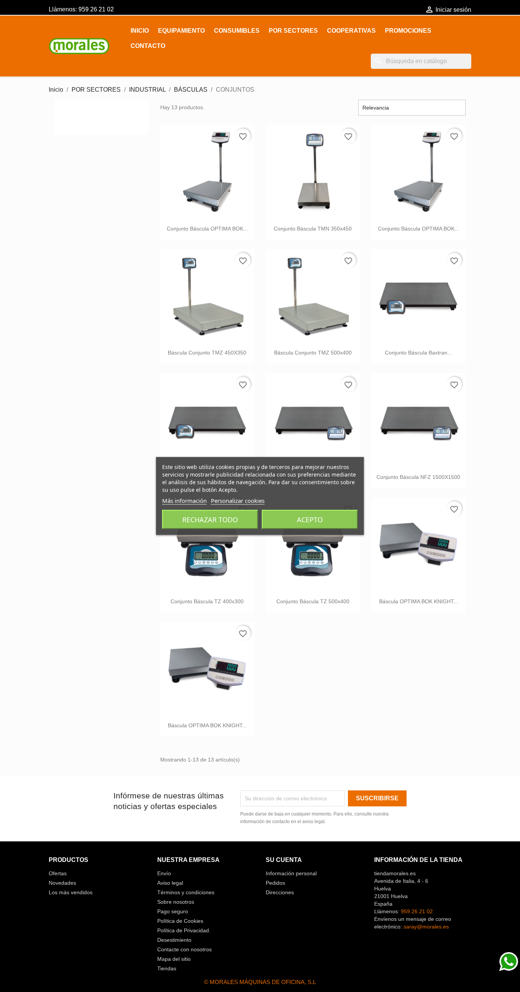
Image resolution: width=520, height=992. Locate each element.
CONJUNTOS (90, 114)
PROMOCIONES (408, 30)
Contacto (148, 46)
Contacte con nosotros (184, 949)
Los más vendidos (71, 892)
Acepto (310, 519)
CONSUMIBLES (237, 30)
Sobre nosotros (175, 902)
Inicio (140, 30)
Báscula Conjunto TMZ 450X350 (207, 353)
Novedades (62, 883)
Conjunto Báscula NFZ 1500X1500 (418, 477)
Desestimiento (174, 940)
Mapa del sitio (174, 959)
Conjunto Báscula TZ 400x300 (207, 601)
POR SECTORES (293, 30)
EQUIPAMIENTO (181, 30)
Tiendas (166, 968)
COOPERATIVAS (351, 30)
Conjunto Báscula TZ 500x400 (312, 601)
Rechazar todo (210, 519)
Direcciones (280, 892)
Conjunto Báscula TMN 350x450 (313, 229)
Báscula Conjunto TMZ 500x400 (313, 353)
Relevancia (411, 107)
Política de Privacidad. (184, 930)
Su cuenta (284, 860)
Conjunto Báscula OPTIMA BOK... (207, 229)
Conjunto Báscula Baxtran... (418, 353)
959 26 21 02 (96, 9)
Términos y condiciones (185, 892)
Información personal (291, 873)
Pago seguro (172, 911)
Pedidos (275, 883)
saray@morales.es (426, 927)
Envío (164, 873)
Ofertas (58, 873)
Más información (184, 500)
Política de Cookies (180, 921)
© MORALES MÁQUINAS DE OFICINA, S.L (260, 982)
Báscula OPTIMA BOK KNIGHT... (418, 601)
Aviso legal (170, 883)
